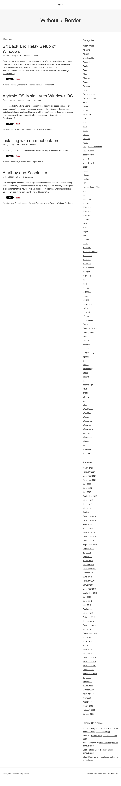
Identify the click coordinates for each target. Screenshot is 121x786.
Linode (86, 239)
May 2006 (87, 697)
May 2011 (87, 645)
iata (84, 191)
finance (86, 122)
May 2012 (87, 629)
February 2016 (89, 532)
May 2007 (87, 677)
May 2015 (87, 552)
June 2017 (87, 504)
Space (85, 372)
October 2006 (88, 689)
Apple (85, 66)
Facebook (87, 114)
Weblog (53, 203)
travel (85, 388)
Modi (85, 283)
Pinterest (86, 344)
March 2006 (88, 705)
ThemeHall (114, 773)
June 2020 (87, 488)
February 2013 (89, 617)
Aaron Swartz (88, 45)
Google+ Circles (90, 162)
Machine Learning (90, 251)
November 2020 (89, 480)
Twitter (85, 392)
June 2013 (87, 601)
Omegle (10, 781)
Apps (85, 70)
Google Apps (88, 150)
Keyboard (87, 231)
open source (88, 320)
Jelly (85, 223)
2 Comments (28, 177)
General (18, 203)
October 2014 (88, 572)
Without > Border (60, 20)
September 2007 (90, 673)
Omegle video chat (89, 781)
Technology (31, 161)
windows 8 (87, 433)
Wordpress (69, 203)
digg (85, 90)
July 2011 (87, 637)
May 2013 (87, 605)
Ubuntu (86, 396)
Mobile (86, 279)
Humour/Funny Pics (91, 187)
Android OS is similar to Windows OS (38, 96)
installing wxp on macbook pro (31, 140)
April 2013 (87, 609)
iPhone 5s (87, 211)
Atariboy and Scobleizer (25, 172)
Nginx (85, 308)
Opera (85, 324)
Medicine (87, 263)
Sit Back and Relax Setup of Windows (29, 48)
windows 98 (49, 85)
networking (87, 304)
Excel (85, 110)
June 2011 (87, 641)
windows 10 (40, 85)
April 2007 (87, 681)
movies (86, 287)
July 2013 (87, 597)
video (85, 400)
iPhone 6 (87, 215)
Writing (86, 441)
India (85, 195)
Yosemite (87, 449)
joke (84, 227)
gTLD (85, 166)
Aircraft (86, 53)
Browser (86, 86)
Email (85, 106)
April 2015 (87, 556)
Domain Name (89, 94)
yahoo (85, 445)
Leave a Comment (31, 55)
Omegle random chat (29, 781)
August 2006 (88, 693)
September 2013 (90, 592)
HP (84, 183)
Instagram (87, 199)
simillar (41, 129)
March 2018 (88, 500)
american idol (88, 57)
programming (88, 352)
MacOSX (87, 259)
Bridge (86, 82)
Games (86, 134)
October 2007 (88, 669)
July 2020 (87, 484)
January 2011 (88, 653)
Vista (47, 203)
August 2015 (88, 548)
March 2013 (88, 613)
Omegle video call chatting (108, 781)
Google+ (86, 158)
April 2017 (87, 512)
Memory (86, 271)
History (86, 175)
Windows (14, 85)
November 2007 (89, 665)
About (60, 4)
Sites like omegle (46, 781)
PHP (85, 336)
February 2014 (89, 580)
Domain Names (89, 98)
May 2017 (87, 508)
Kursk (85, 235)
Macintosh (14, 161)
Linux (85, 243)
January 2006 (88, 714)
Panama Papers (90, 328)
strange (86, 376)
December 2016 (89, 516)
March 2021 (88, 467)
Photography (88, 332)
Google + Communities (92, 146)
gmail (85, 142)
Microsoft (22, 161)
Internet (25, 203)
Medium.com (88, 267)
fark (84, 118)
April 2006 (87, 701)
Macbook (87, 247)
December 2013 (89, 588)
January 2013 (88, 621)
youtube (86, 453)
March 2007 (88, 685)
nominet (86, 312)
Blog (12, 203)
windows (48, 129)
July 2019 (87, 492)
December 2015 (89, 536)
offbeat (86, 316)
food (85, 126)
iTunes (86, 219)
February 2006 (89, 710)
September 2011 (90, 633)
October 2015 (88, 540)
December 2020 (89, 475)
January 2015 (88, 564)
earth (85, 102)
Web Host (87, 413)
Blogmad (87, 78)
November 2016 (89, 520)
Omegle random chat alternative (67, 781)
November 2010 (89, 661)
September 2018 (90, 496)
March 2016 (88, 528)
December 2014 (89, 568)
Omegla (17, 781)
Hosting (86, 179)
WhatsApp (87, 421)
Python (86, 356)
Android (13, 129)
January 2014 (88, 584)
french (85, 130)
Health (86, 170)
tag (84, 380)
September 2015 (90, 544)
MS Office (87, 292)
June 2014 (87, 576)
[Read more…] (9, 73)
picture (86, 340)
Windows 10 (22, 85)
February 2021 (89, 471)
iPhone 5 (87, 207)
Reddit (86, 364)
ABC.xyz (86, 49)
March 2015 (88, 560)
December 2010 (89, 657)
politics (86, 348)
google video (88, 154)
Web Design (88, 409)
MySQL (86, 300)
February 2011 (89, 649)
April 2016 (87, 524)
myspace (87, 296)
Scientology (88, 368)
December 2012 (89, 625)
